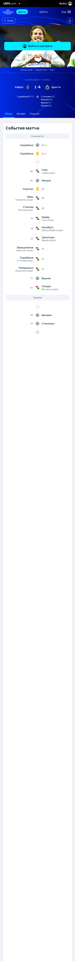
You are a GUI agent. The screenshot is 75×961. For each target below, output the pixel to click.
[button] (65, 11)
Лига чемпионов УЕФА (8, 11)
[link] (22, 11)
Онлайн (21, 113)
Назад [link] (10, 20)
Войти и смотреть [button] (40, 46)
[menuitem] (26, 11)
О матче (34, 113)
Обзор (8, 113)
